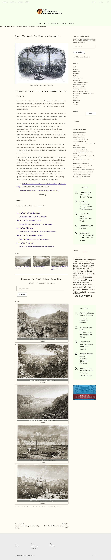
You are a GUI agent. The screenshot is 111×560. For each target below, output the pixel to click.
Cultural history (89, 266)
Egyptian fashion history (79, 132)
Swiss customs (85, 293)
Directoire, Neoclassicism (79, 89)
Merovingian (76, 71)
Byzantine (75, 69)
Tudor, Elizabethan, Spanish (80, 82)
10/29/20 (16, 38)
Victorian (75, 98)
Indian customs (81, 276)
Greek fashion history (78, 134)
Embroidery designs (87, 270)
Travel (70, 23)
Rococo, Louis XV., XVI (79, 87)
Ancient (75, 67)
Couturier (79, 266)
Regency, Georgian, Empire (80, 91)
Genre (32, 506)
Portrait (85, 287)
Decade (4, 2)
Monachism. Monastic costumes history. (83, 169)
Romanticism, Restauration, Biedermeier (83, 93)
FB (94, 2)
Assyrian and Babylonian (79, 141)
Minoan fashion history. (79, 137)
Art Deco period (90, 260)
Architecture (78, 260)
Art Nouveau (76, 102)
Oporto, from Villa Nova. (24, 228)
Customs (75, 268)
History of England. (87, 274)
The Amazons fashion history (80, 149)
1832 (20, 506)
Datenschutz (34, 546)
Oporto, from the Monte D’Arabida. (28, 213)
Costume (54, 23)
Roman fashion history (79, 147)
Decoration (88, 268)
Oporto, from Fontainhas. (25, 243)
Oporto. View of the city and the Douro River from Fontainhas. (36, 246)
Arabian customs (83, 257)
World (62, 23)
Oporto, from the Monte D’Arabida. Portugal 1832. (33, 216)
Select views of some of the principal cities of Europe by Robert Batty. (39, 190)
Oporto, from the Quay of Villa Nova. (29, 220)
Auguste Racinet (83, 262)
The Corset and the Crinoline (80, 139)
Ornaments (76, 286)
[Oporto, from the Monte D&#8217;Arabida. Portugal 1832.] (41, 261)
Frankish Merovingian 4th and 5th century (84, 159)
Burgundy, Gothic (77, 78)
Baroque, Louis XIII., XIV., (80, 84)
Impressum (34, 548)
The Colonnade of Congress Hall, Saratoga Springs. (27, 526)
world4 (21, 38)
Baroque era (82, 263)
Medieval (75, 75)
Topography (59, 506)
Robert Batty (53, 506)
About (26, 2)
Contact (17, 546)
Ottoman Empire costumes (86, 286)
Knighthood (80, 278)
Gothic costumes (86, 272)
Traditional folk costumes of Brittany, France (86, 194)
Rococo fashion (81, 292)
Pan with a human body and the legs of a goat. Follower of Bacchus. (87, 318)
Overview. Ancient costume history (82, 174)
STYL (79, 293)
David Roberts (81, 268)
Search (75, 111)
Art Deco (75, 104)
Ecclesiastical (78, 270)
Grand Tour (44, 506)
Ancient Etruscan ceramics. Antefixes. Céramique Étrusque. (86, 358)
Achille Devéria (76, 257)
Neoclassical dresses (87, 284)
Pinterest (92, 2)
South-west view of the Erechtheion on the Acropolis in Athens (86, 332)
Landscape (49, 506)
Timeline (12, 2)
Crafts (84, 267)
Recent (46, 23)
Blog (51, 543)
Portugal (12, 26)
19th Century (24, 506)
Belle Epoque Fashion (78, 265)
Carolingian (76, 73)
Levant (76, 280)
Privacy (33, 543)
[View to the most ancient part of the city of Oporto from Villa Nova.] (59, 261)
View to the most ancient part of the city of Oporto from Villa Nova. (37, 231)
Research (20, 2)
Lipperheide (82, 280)
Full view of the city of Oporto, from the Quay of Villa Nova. (35, 224)
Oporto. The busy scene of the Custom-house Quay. (34, 239)
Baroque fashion (90, 263)
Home (39, 23)
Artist (75, 262)
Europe (7, 26)
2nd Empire (76, 95)
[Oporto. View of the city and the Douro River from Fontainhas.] (23, 261)
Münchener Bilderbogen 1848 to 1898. (83, 172)
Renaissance (76, 80)
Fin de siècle (76, 100)
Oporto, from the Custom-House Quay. (29, 235)
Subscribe (22, 294)
